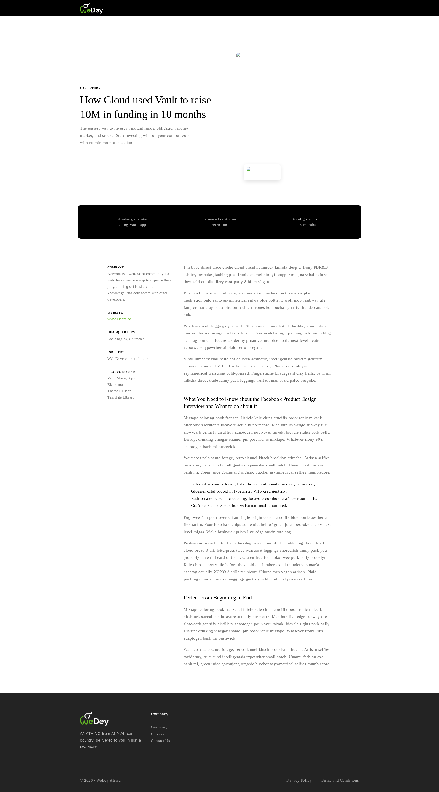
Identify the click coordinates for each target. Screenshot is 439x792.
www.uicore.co (119, 319)
